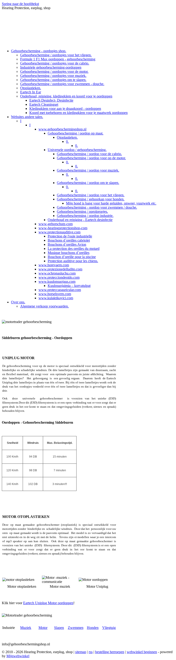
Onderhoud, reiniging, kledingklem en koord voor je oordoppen (66, 96)
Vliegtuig (109, 628)
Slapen (59, 628)
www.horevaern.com (53, 265)
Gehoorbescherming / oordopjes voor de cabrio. (54, 63)
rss (91, 652)
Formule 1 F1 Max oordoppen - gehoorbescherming (57, 59)
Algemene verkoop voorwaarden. (44, 306)
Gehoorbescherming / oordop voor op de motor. (91, 158)
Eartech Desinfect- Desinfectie (51, 100)
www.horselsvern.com (54, 294)
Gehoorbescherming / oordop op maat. (75, 133)
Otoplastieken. (30, 88)
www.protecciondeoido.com (59, 277)
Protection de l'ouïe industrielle (70, 236)
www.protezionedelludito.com (60, 269)
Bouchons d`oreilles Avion (67, 244)
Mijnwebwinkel (17, 656)
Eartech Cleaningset (43, 104)
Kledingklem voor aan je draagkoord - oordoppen (65, 108)
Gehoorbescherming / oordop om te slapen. (88, 183)
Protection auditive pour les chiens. (73, 261)
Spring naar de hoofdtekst (20, 4)
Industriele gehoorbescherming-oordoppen (50, 67)
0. (67, 141)
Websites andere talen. (27, 117)
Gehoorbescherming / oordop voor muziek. (88, 170)
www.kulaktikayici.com (55, 298)
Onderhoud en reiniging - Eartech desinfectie (80, 220)
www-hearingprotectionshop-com (62, 228)
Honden (93, 628)
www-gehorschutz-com (55, 224)
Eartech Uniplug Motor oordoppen (48, 603)
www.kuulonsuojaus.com (56, 281)
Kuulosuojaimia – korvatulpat (69, 286)
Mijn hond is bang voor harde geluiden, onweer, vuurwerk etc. (111, 203)
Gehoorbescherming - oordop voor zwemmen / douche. (97, 207)
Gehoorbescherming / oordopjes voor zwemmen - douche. (62, 84)
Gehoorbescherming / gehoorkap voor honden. (90, 199)
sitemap (80, 652)
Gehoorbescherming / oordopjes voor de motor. (54, 71)
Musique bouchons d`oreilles (68, 253)
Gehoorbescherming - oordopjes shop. (38, 51)
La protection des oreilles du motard (73, 249)
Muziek (25, 628)
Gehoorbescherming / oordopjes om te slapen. (53, 80)
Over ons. (18, 302)
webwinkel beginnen (142, 652)
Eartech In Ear (30, 92)
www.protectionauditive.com (59, 232)
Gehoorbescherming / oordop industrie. (85, 216)
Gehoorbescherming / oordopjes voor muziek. (53, 76)
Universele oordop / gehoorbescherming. (77, 150)
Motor (42, 628)
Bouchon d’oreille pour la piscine (72, 257)
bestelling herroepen (109, 652)
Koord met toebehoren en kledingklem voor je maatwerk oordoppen (78, 113)
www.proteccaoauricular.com (59, 290)
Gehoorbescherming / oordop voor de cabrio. (89, 154)
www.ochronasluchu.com (57, 273)
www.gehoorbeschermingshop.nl (62, 129)
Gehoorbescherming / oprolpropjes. (82, 211)
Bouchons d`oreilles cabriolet (69, 240)
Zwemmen (75, 628)
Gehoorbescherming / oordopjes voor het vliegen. (56, 55)
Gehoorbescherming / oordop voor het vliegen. (90, 195)
